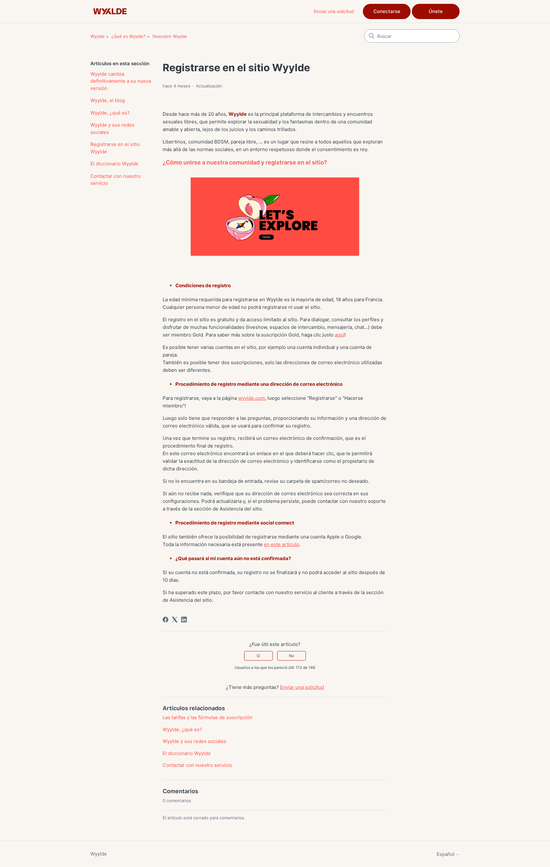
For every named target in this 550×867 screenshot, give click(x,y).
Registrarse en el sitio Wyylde (115, 148)
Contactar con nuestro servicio (115, 179)
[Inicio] (110, 11)
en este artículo (281, 544)
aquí (339, 335)
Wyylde (97, 36)
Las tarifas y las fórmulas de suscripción (207, 717)
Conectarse (386, 11)
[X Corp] (175, 619)
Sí (258, 655)
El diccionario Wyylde (114, 164)
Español (446, 854)
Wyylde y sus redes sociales (112, 128)
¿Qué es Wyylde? (128, 36)
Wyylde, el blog (107, 100)
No (291, 655)
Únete (436, 11)
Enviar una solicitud (334, 11)
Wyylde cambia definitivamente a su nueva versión (120, 81)
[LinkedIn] (184, 619)
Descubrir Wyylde (169, 36)
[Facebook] (165, 619)
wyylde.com (251, 398)
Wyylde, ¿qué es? (110, 113)
